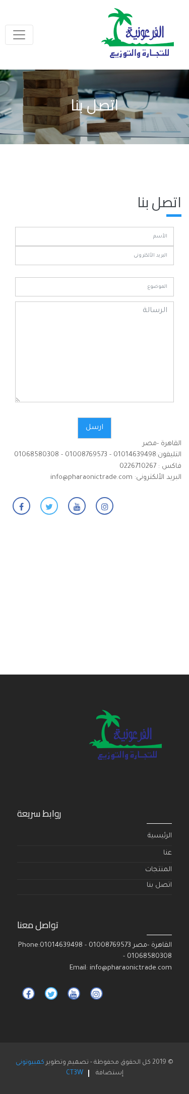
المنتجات (158, 870)
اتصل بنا (159, 885)
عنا (167, 853)
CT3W (74, 1073)
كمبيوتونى (30, 1062)
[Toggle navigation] (19, 35)
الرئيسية (160, 836)
